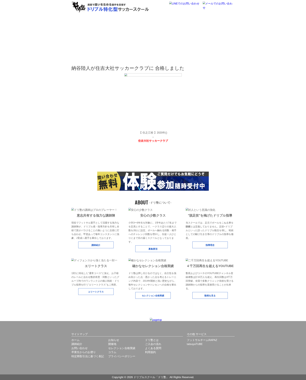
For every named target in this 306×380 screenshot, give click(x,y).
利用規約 (150, 352)
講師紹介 (95, 244)
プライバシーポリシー (121, 356)
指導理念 (210, 244)
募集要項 (153, 248)
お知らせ (113, 340)
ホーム (75, 340)
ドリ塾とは (130, 18)
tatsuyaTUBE (195, 344)
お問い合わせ (79, 348)
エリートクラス (96, 291)
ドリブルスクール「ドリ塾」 (110, 7)
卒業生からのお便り (83, 352)
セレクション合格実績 (153, 295)
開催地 (112, 344)
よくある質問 (153, 348)
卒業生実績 (176, 18)
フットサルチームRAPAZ (202, 340)
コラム (112, 352)
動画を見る (210, 295)
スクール (199, 18)
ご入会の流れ (153, 344)
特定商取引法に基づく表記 (87, 356)
